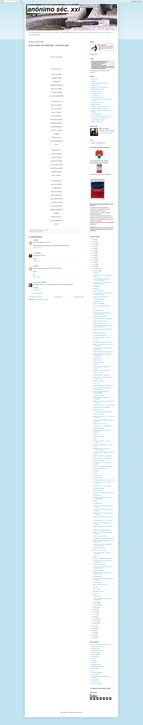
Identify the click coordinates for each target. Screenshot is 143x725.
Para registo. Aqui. (98, 503)
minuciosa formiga (96, 683)
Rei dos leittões (95, 668)
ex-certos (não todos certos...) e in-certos (103, 480)
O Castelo (94, 660)
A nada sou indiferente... (99, 303)
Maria (92, 658)
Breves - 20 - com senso (99, 550)
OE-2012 (95, 339)
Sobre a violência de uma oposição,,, (102, 456)
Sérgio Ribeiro (105, 128)
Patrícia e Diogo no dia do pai (99, 83)
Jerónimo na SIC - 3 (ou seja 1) (101, 370)
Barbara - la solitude (98, 381)
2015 (93, 257)
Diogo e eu (94, 79)
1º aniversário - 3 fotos (97, 102)
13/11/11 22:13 (37, 260)
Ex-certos (95, 587)
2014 (93, 259)
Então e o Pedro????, (97, 122)
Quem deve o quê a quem (100, 564)
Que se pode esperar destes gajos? (102, 411)
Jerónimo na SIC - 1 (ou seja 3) (101, 375)
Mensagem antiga (79, 297)
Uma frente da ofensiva (99, 548)
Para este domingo (98, 310)
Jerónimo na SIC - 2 (98, 373)
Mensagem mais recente (35, 297)
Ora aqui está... (97, 357)
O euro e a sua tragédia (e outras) (102, 306)
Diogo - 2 (93, 81)
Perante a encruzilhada (99, 333)
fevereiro (95, 620)
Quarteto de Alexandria (97, 666)
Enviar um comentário (37, 293)
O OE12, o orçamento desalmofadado (103, 466)
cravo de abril (95, 680)
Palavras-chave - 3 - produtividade (102, 426)
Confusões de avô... (96, 114)
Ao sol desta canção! (98, 428)
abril (94, 616)
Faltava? (95, 434)
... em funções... (95, 95)
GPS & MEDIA (95, 656)
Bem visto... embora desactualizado (102, 558)
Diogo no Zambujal (96, 93)
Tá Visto (95, 473)
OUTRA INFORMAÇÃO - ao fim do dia (103, 351)
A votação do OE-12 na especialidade (103, 318)
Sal (92, 670)
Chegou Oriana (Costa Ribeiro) (99, 108)
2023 (93, 239)
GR (34, 266)
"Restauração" (96, 286)
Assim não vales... (97, 490)
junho (94, 611)
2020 (93, 246)
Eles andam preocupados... (100, 335)
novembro (96, 271)
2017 (93, 253)
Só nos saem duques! (98, 414)
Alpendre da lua (95, 648)
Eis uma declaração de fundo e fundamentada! (101, 392)
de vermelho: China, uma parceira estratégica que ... (102, 498)
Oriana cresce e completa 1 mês (99, 118)
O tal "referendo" (97, 576)
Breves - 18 (96, 593)
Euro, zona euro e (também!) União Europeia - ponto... (102, 293)
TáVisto (95, 438)
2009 (93, 628)
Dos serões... (96, 471)
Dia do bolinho (97, 596)
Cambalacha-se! (97, 301)
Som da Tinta (94, 674)
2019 (93, 248)
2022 (93, 241)
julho (94, 609)
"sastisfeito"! (94, 85)
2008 (93, 630)
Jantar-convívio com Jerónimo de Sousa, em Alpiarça (101, 279)
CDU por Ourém (95, 652)
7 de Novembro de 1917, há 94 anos (102, 520)
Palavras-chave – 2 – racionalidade (102, 486)
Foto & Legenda (95, 654)
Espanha (95, 364)
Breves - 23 (96, 383)
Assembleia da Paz (98, 477)
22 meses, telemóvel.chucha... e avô (101, 116)
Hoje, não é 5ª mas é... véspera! (101, 337)
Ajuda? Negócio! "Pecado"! (100, 321)
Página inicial (58, 297)
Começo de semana (98, 362)
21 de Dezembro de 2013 (98, 120)
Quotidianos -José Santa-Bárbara (102, 407)
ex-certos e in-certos (98, 488)
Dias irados (96, 273)
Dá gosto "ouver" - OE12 (99, 423)
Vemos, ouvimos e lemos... (100, 536)
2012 (93, 264)
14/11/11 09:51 (37, 290)
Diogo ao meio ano (96, 91)
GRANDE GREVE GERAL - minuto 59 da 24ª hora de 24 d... (103, 326)
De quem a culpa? (98, 360)
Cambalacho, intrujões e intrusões (102, 530)
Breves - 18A (96, 589)
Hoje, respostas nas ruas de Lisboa (102, 458)
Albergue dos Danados (97, 646)
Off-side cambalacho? (98, 299)
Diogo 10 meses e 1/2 (97, 97)
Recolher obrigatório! (98, 570)
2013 (93, 262)
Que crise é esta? (97, 582)
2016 (93, 255)
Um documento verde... (99, 460)
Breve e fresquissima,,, (99, 290)
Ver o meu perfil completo (106, 133)
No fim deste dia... (97, 475)
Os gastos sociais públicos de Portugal (103, 493)
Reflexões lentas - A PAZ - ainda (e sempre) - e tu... (102, 378)
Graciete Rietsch (37, 282)
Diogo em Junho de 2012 (98, 89)
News (94, 308)
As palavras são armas (97, 650)
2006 (93, 635)
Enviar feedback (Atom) (41, 299)
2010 (93, 626)
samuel (35, 253)
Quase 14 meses (95, 104)
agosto (95, 607)
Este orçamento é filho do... (100, 468)
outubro (95, 602)
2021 (93, 244)
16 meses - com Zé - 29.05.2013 (99, 106)
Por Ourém (94, 662)
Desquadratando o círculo (100, 323)
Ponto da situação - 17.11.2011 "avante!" (103, 405)
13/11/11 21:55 (37, 247)
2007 (93, 632)
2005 (93, 637)
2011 (93, 266)
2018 (93, 250)
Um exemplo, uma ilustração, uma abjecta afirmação (102, 313)
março (95, 618)
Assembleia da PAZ (98, 591)
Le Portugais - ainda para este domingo (103, 538)
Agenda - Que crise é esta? (100, 584)
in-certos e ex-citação (98, 395)
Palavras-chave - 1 (98, 495)
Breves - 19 (96, 556)
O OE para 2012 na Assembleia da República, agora (102, 283)
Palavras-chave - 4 (98, 409)
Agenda (95, 501)
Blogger (81, 712)
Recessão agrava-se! (98, 436)
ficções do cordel (95, 681)
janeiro (95, 623)
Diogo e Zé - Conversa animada (99, 87)
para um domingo (38, 231)
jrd (34, 240)
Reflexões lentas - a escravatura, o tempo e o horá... (102, 573)
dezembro (96, 268)
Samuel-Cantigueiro (96, 672)
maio (94, 614)
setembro (95, 605)
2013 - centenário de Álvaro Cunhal (100, 644)
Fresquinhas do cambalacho (100, 296)
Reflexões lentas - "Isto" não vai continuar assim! (101, 449)
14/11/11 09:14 (37, 277)
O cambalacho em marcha (100, 316)
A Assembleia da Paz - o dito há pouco (103, 385)
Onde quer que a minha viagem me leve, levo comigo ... (102, 545)
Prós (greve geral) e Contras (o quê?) (103, 342)
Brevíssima (96, 288)
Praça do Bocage (96, 664)
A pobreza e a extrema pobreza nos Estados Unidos (102, 567)
